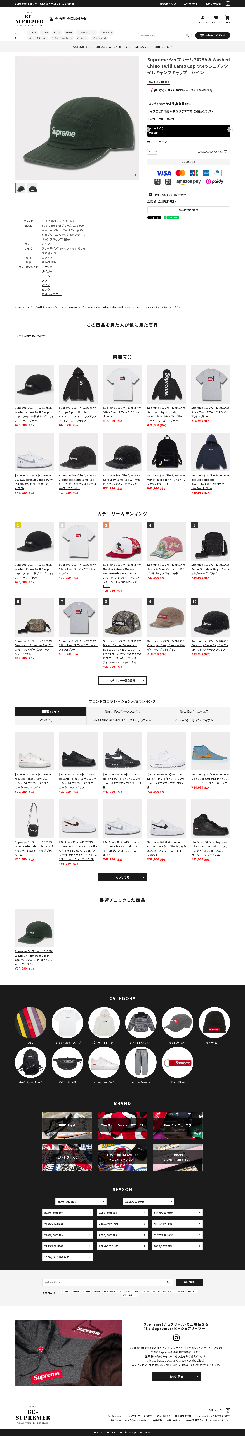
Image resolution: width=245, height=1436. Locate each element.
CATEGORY (80, 46)
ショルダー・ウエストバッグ (62, 38)
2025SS (69, 32)
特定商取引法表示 (195, 1420)
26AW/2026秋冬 (67, 1201)
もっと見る (122, 877)
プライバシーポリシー (219, 1420)
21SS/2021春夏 (53, 1246)
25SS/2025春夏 (108, 1213)
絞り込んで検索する (215, 34)
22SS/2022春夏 (108, 1235)
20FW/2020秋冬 (109, 1246)
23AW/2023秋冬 (109, 1224)
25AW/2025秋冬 (54, 1213)
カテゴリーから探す (34, 307)
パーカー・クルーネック (38, 38)
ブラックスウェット (99, 38)
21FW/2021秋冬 (163, 1235)
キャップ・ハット (106, 32)
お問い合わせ (213, 3)
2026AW (32, 32)
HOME (18, 307)
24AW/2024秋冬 (163, 1213)
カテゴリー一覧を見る (122, 680)
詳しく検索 (189, 1282)
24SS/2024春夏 (53, 1224)
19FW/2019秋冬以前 (56, 1257)
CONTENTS (161, 46)
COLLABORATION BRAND (111, 46)
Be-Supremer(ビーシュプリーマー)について (130, 1415)
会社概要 (157, 1420)
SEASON (140, 46)
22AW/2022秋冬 (54, 1235)
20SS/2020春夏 (163, 1246)
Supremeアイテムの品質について (213, 1415)
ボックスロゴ (82, 38)
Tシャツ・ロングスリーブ (86, 32)
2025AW (56, 32)
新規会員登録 (168, 3)
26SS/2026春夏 (134, 1201)
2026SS (44, 32)
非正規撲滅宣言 (183, 1415)
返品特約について (188, 210)
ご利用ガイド (191, 3)
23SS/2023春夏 (163, 1224)
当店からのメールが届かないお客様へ (128, 1420)
